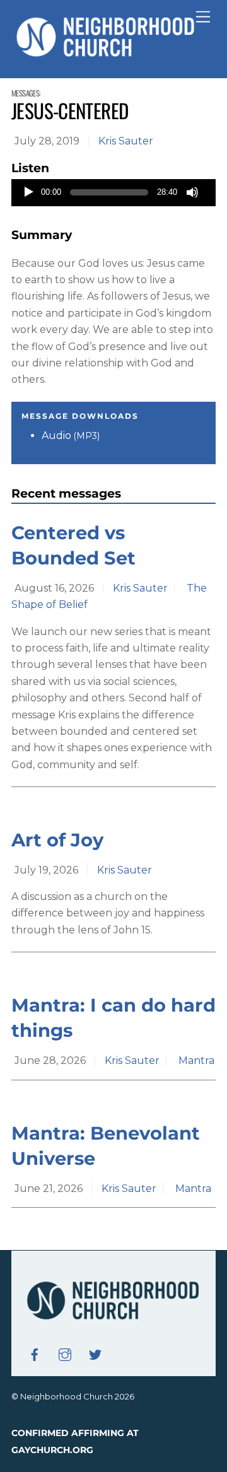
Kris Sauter (125, 141)
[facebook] (34, 1353)
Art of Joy (57, 840)
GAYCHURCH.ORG (52, 1450)
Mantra (196, 1060)
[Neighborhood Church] (106, 55)
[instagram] (65, 1353)
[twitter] (95, 1353)
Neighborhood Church (66, 1396)
